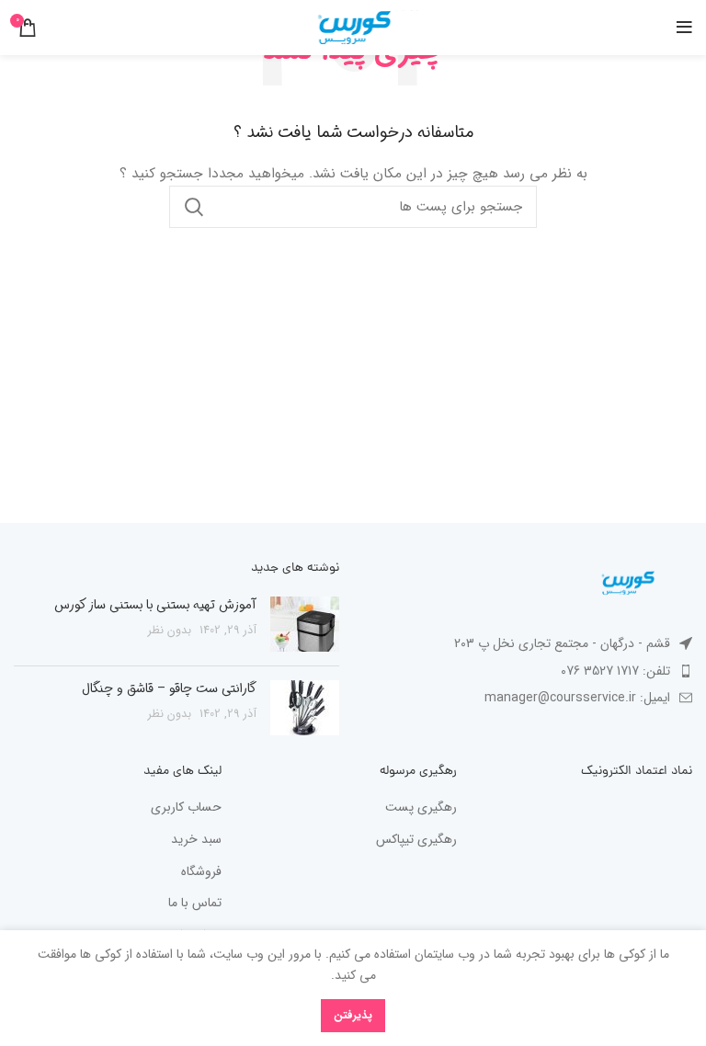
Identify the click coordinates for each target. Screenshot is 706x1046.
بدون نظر (169, 630)
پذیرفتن (353, 1015)
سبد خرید (196, 840)
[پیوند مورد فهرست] (529, 671)
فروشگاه (201, 872)
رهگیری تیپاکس (416, 840)
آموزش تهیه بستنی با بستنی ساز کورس (155, 605)
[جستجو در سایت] (194, 207)
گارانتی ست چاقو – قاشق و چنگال (169, 688)
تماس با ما (195, 903)
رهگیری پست (421, 808)
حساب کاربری (186, 808)
